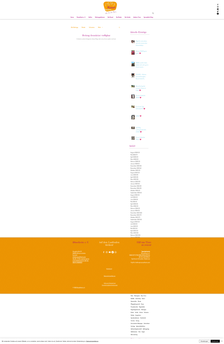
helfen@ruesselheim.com (142, 262)
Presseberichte (134, 307)
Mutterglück (137, 295)
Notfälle (132, 298)
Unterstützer (147, 323)
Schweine (91, 27)
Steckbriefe (143, 318)
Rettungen (143, 309)
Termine (133, 320)
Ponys (142, 304)
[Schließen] (222, 341)
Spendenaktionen (135, 318)
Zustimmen (215, 341)
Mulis (132, 295)
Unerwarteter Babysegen (137, 323)
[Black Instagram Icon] (218, 7)
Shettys (132, 315)
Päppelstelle (142, 307)
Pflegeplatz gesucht (135, 304)
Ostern (143, 298)
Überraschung (134, 334)
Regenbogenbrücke (135, 309)
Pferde (139, 301)
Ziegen (143, 331)
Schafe (136, 312)
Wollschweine (134, 331)
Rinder (83, 27)
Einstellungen (204, 341)
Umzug (137, 320)
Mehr (99, 27)
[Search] (153, 13)
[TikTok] (218, 11)
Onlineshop (138, 298)
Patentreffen (134, 301)
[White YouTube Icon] (109, 252)
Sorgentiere (138, 315)
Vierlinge (133, 326)
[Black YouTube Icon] (218, 9)
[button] (81, 17)
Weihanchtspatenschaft (136, 329)
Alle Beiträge (74, 27)
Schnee (141, 312)
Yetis (139, 331)
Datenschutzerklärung (92, 341)
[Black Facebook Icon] (218, 5)
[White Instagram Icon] (107, 252)
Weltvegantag (146, 329)
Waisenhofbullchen (140, 326)
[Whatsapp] (218, 14)
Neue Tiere (143, 295)
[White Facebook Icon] (104, 252)
